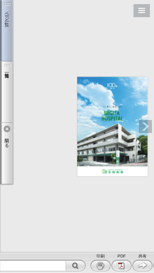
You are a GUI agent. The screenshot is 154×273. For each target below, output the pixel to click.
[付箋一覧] (6, 92)
